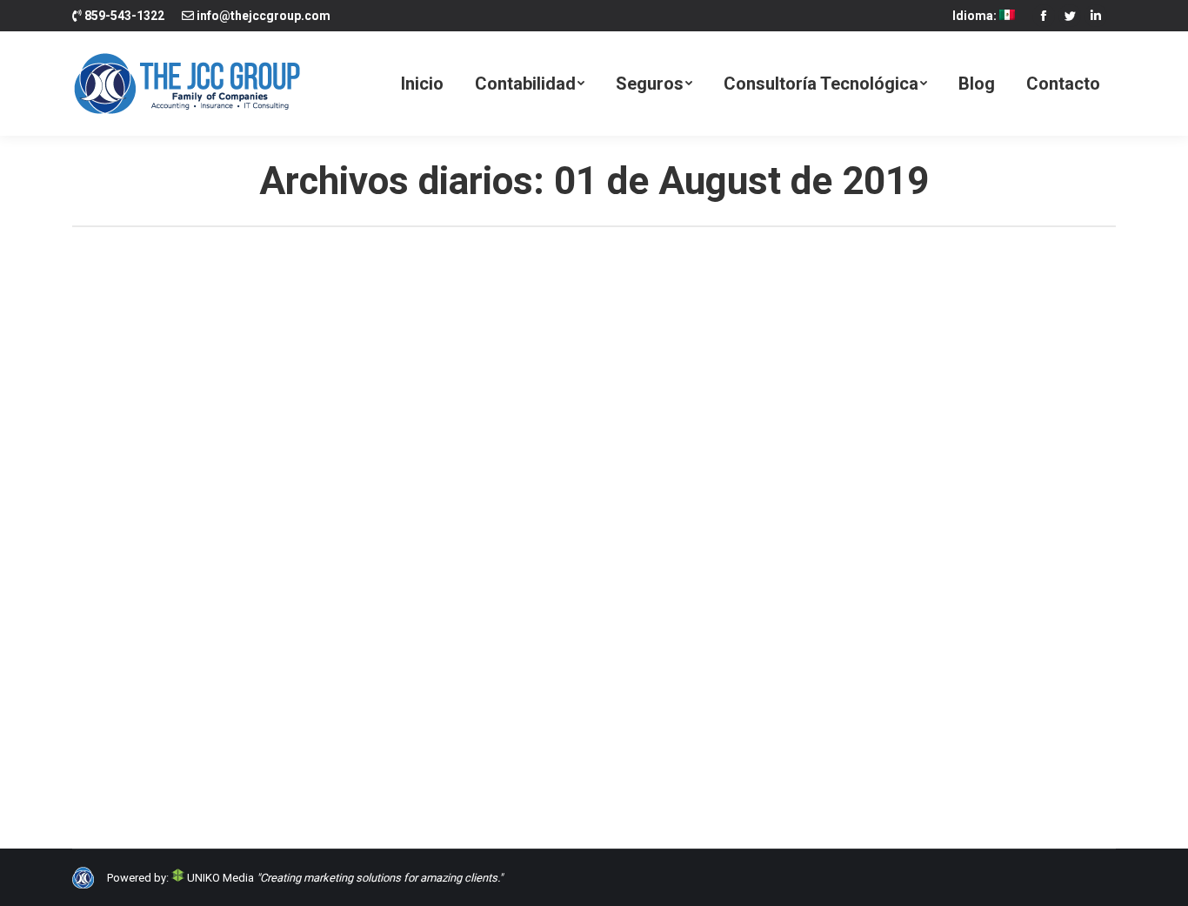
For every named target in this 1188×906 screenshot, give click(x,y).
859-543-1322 (124, 16)
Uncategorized (131, 728)
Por (240, 728)
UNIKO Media (219, 877)
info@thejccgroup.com (263, 16)
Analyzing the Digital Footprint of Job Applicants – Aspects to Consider (380, 696)
